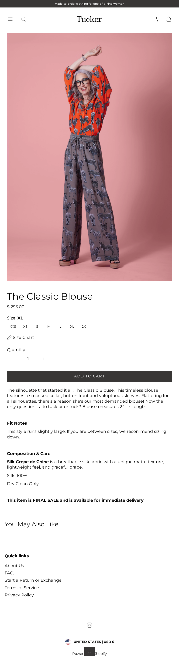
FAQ (9, 573)
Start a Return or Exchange (33, 580)
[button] (10, 19)
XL (72, 326)
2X (84, 326)
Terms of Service (22, 587)
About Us (14, 565)
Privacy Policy (19, 595)
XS (25, 326)
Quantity (16, 349)
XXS (13, 326)
